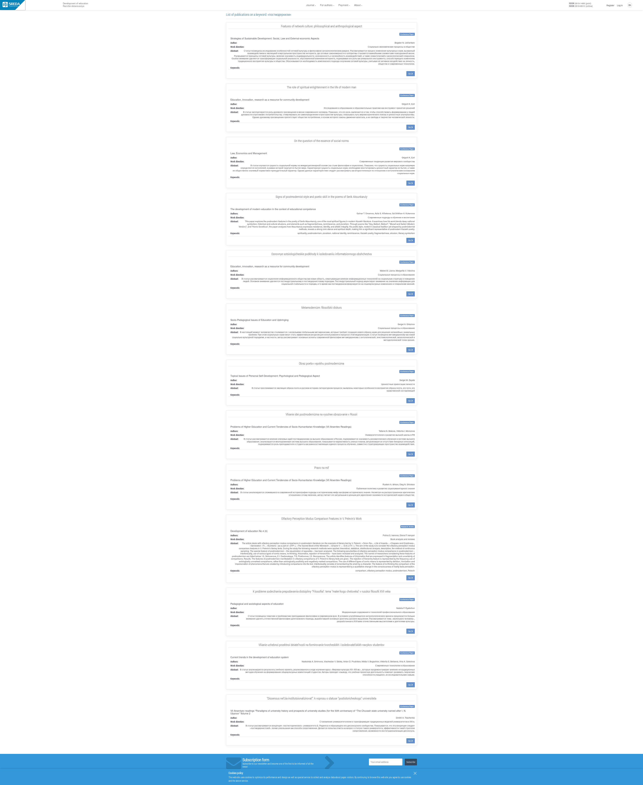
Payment (343, 5)
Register (610, 5)
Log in (620, 5)
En (630, 5)
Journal (310, 5)
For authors (326, 5)
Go (409, 73)
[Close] (415, 773)
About (357, 5)
